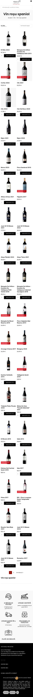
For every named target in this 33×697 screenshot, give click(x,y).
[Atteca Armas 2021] (8, 185)
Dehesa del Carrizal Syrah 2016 (7, 469)
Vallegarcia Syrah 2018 (23, 376)
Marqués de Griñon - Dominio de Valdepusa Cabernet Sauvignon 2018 (24, 289)
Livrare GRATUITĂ (24, 603)
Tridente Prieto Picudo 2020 (8, 407)
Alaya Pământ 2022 (7, 257)
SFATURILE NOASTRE (7, 646)
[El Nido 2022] (8, 38)
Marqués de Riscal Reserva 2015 (7, 322)
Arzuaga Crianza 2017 (8, 349)
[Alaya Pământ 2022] (8, 245)
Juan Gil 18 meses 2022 (23, 227)
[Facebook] (2, 660)
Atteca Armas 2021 (7, 197)
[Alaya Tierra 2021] (24, 245)
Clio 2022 (4, 109)
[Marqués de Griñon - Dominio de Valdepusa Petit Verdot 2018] (8, 275)
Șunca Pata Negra (6, 650)
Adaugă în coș (10, 55)
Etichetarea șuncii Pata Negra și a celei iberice (13, 653)
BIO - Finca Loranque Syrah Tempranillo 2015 (24, 499)
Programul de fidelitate (24, 621)
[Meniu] (2, 2)
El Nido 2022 (5, 50)
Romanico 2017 (22, 558)
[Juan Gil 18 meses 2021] (8, 214)
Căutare (30, 7)
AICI (26, 688)
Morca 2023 (5, 167)
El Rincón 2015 (6, 439)
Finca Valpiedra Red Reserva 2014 (23, 322)
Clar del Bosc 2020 (23, 109)
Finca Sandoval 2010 (24, 167)
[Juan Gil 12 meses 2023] (24, 515)
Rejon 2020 (21, 138)
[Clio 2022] (8, 97)
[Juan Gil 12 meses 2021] (8, 546)
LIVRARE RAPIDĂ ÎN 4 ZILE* (8, 621)
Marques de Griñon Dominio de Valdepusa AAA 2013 (24, 51)
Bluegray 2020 (22, 349)
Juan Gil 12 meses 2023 (23, 528)
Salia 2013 (20, 439)
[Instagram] (4, 660)
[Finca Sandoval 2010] (24, 156)
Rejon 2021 (4, 138)
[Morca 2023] (8, 156)
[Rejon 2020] (24, 126)
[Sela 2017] (24, 456)
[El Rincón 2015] (8, 427)
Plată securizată (8, 639)
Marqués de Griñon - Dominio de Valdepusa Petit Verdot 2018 (8, 289)
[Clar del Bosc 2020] (24, 97)
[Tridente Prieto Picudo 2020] (8, 394)
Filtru (3, 26)
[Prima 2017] (8, 486)
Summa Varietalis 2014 (6, 376)
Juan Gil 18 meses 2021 (7, 227)
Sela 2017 (20, 468)
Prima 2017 (4, 497)
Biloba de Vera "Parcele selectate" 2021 (23, 407)
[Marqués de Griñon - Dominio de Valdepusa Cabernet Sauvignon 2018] (24, 275)
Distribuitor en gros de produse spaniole (11, 655)
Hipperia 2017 (21, 197)
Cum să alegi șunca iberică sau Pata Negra (12, 651)
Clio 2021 (20, 83)
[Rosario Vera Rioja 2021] (8, 515)
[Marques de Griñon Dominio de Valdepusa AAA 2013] (24, 38)
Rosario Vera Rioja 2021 (7, 528)
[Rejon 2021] (8, 126)
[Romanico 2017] (24, 546)
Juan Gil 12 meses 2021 (7, 559)
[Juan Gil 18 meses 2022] (24, 214)
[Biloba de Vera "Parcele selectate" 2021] (24, 394)
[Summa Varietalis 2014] (8, 363)
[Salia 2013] (24, 427)
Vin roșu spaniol (8, 578)
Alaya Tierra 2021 (23, 257)
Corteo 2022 (5, 83)
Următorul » (19, 572)
